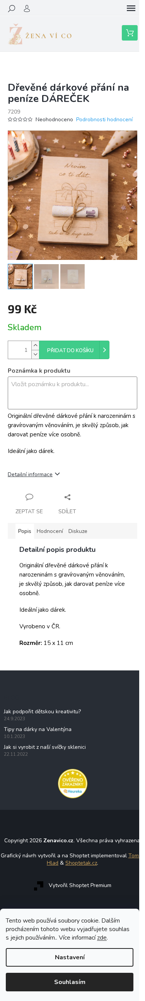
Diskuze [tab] (77, 531)
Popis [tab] (24, 531)
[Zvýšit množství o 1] (35, 345)
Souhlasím (69, 982)
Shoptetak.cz (81, 863)
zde (102, 937)
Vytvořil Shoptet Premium (80, 885)
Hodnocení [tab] (50, 531)
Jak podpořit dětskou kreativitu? (42, 711)
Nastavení (70, 957)
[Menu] (131, 8)
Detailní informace (30, 474)
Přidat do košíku (70, 350)
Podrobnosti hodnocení (104, 119)
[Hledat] (11, 8)
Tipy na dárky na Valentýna (38, 729)
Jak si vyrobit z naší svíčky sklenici (45, 747)
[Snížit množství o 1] (35, 354)
